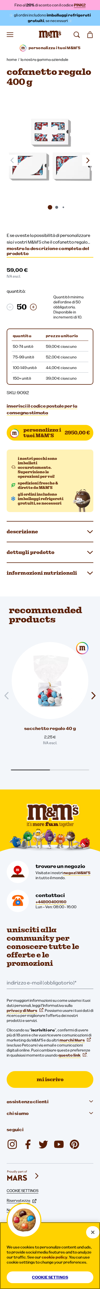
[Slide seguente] (87, 160)
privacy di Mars (22, 1010)
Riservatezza (18, 1200)
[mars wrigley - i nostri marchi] (23, 1175)
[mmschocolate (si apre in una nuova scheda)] (12, 1144)
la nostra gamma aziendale (44, 59)
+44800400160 (51, 902)
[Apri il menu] (10, 34)
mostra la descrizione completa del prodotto (48, 251)
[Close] (92, 1232)
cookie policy (55, 1257)
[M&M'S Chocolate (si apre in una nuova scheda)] (74, 1144)
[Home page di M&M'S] (50, 34)
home (12, 59)
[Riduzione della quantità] (10, 307)
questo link (69, 1055)
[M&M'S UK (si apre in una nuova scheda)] (28, 1144)
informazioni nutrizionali (42, 573)
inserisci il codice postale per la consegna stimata (42, 409)
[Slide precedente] (9, 696)
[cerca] (76, 34)
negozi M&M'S (76, 873)
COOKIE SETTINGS (22, 1190)
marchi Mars (72, 1040)
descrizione (22, 531)
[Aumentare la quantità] (33, 307)
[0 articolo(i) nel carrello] (90, 34)
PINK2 (80, 5)
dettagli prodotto (30, 552)
